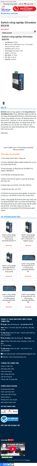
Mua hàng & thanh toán (8, 402)
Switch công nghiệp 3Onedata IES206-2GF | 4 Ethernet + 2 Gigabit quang (28, 238)
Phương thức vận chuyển (9, 399)
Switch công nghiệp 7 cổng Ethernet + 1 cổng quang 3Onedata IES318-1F (9, 238)
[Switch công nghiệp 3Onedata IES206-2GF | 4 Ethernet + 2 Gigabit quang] (28, 227)
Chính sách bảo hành (7, 392)
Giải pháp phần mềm (7, 369)
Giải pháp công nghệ (10, 4)
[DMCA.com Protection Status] (7, 457)
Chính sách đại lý (6, 371)
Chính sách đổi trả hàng (8, 394)
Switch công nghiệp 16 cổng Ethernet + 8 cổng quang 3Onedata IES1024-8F (28, 267)
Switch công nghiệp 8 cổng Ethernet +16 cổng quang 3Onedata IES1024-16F (28, 298)
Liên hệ (21, 4)
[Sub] (11, 440)
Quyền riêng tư (5, 397)
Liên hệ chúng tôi (6, 376)
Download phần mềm (7, 389)
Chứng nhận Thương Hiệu (9, 379)
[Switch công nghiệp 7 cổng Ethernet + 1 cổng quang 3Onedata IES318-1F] (9, 227)
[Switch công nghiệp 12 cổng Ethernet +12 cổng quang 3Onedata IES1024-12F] (9, 288)
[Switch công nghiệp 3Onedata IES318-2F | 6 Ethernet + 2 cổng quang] (9, 258)
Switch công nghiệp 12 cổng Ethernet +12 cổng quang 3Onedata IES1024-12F (9, 298)
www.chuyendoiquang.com (17, 357)
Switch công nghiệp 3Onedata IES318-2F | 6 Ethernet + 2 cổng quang (9, 268)
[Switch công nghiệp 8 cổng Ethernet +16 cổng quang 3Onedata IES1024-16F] (28, 288)
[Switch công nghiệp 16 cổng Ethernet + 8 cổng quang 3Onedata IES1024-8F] (28, 258)
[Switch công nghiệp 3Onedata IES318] (3, 103)
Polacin (28, 460)
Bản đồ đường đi (13, 324)
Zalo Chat (30, 4)
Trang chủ (3, 17)
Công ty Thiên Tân (7, 366)
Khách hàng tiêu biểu (7, 374)
